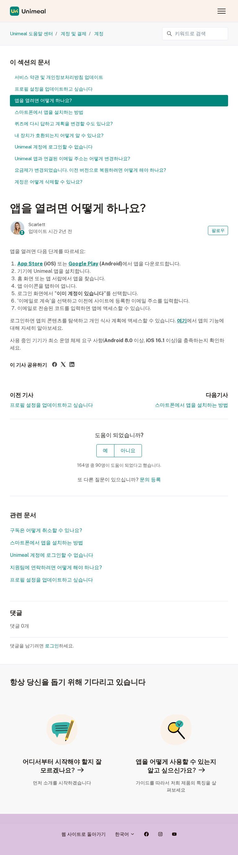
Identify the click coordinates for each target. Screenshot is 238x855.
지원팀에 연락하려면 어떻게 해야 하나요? (56, 567)
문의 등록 (150, 480)
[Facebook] (54, 365)
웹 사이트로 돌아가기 (83, 834)
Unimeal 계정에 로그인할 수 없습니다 (51, 555)
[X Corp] (63, 365)
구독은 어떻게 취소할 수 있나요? (46, 530)
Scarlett (37, 224)
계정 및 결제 (73, 33)
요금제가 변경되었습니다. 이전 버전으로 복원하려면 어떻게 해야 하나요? (90, 170)
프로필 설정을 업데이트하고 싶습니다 (51, 405)
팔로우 (218, 230)
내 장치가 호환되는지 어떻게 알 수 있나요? (59, 135)
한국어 (122, 834)
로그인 (52, 645)
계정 (99, 33)
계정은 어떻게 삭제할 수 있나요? (48, 181)
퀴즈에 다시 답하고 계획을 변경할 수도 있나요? (64, 123)
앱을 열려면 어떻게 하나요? (43, 100)
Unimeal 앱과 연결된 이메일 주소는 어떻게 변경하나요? (72, 158)
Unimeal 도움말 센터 (31, 33)
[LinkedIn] (71, 365)
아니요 (128, 450)
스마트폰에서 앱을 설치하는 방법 (191, 405)
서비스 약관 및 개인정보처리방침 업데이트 (59, 77)
